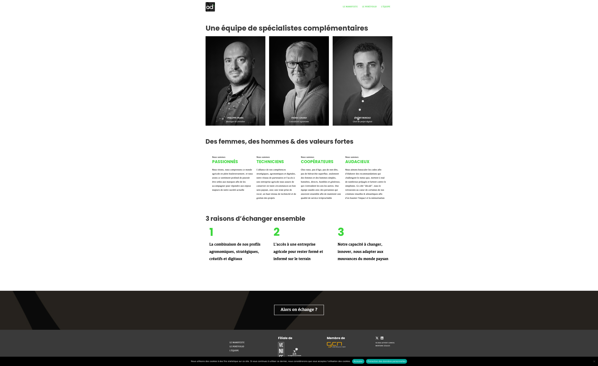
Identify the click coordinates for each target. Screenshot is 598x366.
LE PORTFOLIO (369, 7)
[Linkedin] (382, 338)
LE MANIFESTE (350, 7)
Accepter (358, 361)
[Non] (594, 361)
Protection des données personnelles (387, 361)
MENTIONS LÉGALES (382, 346)
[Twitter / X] (377, 338)
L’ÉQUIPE (385, 7)
